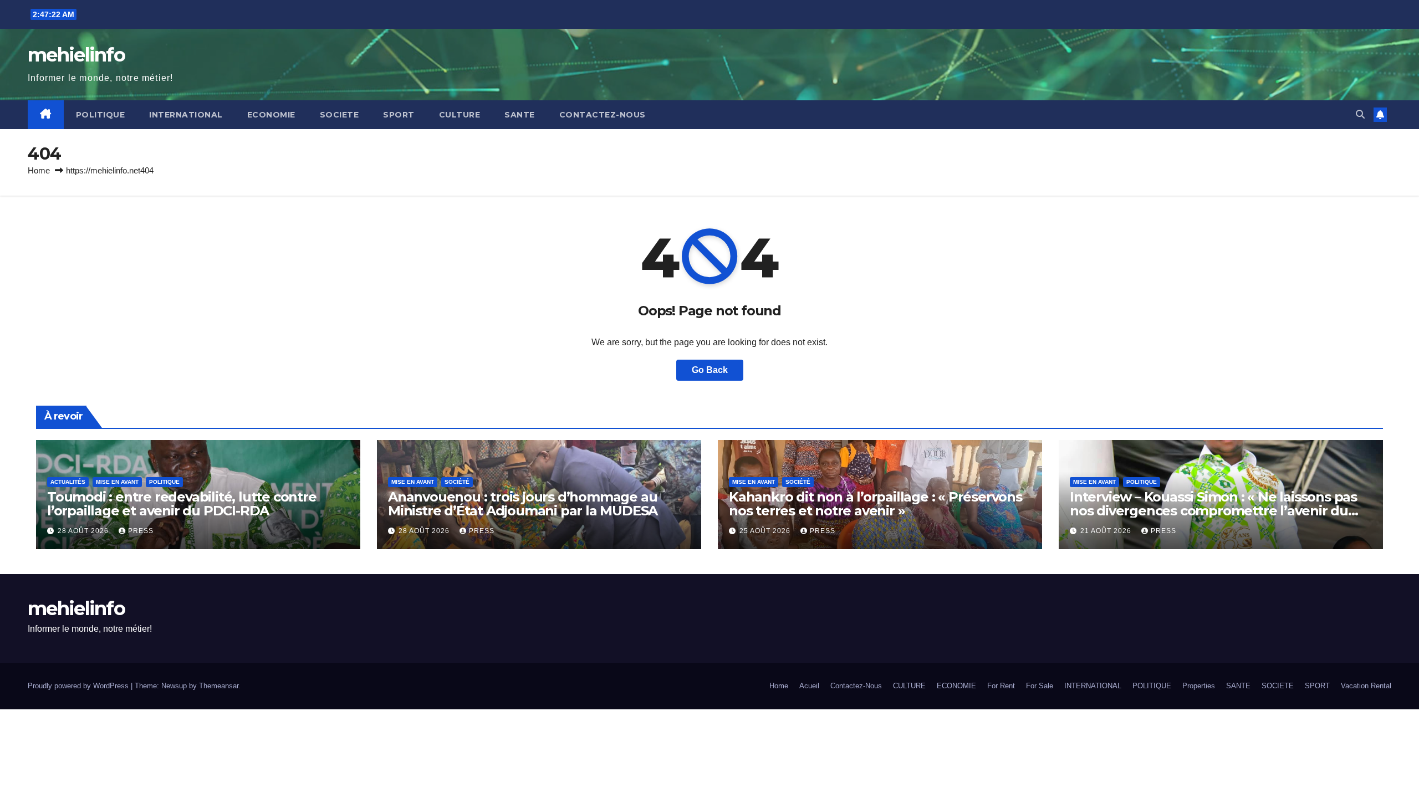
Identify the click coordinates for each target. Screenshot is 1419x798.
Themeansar (218, 686)
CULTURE (460, 115)
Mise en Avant (117, 482)
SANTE (519, 115)
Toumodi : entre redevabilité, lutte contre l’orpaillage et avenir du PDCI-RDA (182, 504)
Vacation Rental (1366, 686)
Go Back (710, 370)
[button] (1360, 114)
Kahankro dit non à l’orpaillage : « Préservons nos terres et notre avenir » (875, 504)
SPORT (399, 115)
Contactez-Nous (602, 115)
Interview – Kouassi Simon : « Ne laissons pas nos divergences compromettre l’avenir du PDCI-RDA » (1213, 511)
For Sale (1039, 686)
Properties (1198, 686)
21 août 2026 (1107, 531)
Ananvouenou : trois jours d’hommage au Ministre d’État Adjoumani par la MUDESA (522, 504)
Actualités (67, 482)
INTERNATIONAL (186, 115)
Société (457, 482)
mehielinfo (76, 54)
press (141, 531)
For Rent (1001, 686)
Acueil (809, 686)
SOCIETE (339, 115)
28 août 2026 (84, 531)
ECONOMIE (271, 115)
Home (39, 170)
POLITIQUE (100, 115)
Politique (164, 482)
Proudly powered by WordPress (79, 686)
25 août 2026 (766, 531)
